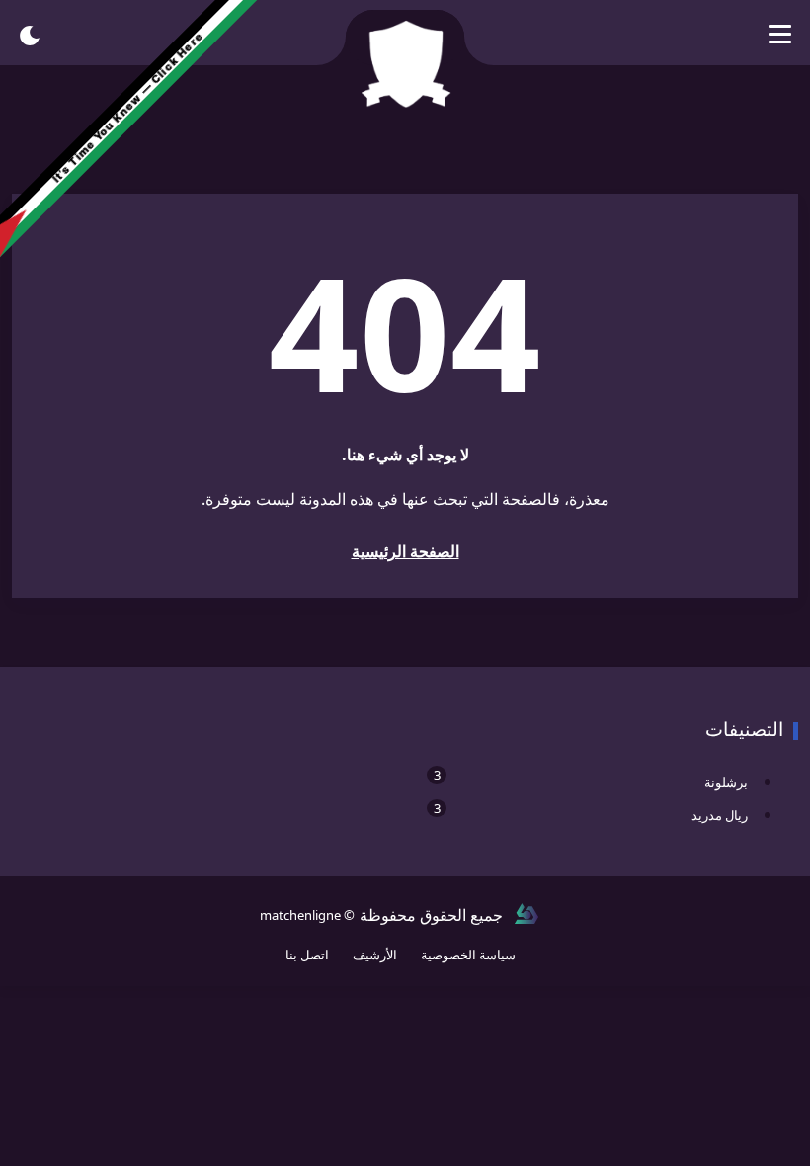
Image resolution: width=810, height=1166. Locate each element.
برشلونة (591, 778)
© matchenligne (307, 915)
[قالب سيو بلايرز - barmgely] (526, 915)
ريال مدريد (591, 811)
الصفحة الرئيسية (405, 551)
